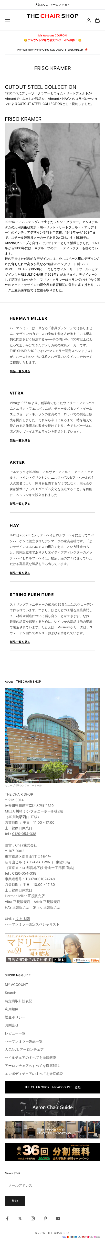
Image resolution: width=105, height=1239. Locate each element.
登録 (15, 1201)
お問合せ (12, 1025)
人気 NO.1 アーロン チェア (52, 4)
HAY (15, 525)
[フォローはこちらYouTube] (58, 1218)
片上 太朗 (22, 918)
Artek (17, 462)
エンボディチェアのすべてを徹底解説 (34, 1073)
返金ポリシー (15, 1017)
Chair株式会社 (26, 845)
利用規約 (12, 1009)
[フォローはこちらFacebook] (7, 1218)
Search (10, 993)
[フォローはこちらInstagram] (32, 1218)
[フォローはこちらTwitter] (20, 1218)
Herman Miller (29, 318)
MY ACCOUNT (16, 984)
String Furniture (32, 594)
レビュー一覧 (15, 1033)
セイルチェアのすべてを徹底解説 (30, 1057)
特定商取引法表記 (18, 1001)
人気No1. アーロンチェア (24, 1049)
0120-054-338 (24, 834)
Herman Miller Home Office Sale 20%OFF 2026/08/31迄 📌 (52, 49)
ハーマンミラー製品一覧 (23, 1041)
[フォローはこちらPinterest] (45, 1218)
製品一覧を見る (20, 371)
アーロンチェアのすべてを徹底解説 (32, 1065)
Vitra (17, 393)
